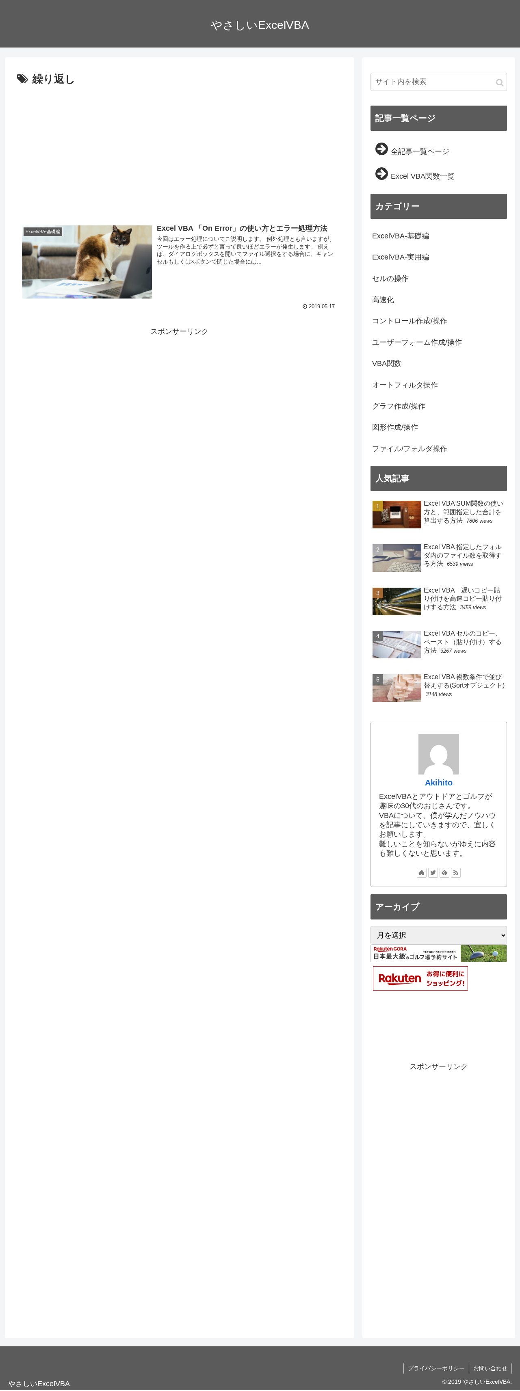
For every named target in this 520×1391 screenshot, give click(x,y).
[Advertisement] (179, 149)
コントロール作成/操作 (409, 321)
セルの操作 (390, 279)
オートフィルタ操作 (405, 385)
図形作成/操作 (395, 427)
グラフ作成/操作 (398, 406)
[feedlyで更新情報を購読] (444, 873)
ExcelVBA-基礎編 (400, 236)
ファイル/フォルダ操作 (409, 449)
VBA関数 (386, 363)
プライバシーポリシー (436, 1368)
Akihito (439, 782)
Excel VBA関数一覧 (423, 176)
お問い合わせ (490, 1368)
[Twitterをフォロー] (433, 873)
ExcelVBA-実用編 (400, 257)
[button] (500, 83)
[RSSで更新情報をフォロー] (456, 873)
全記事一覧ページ (420, 151)
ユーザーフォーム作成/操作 (417, 342)
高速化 (383, 300)
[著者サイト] (422, 873)
